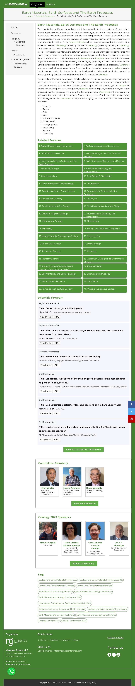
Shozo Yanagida (94, 488)
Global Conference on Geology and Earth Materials (61, 609)
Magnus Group (60, 683)
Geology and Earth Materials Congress (56, 586)
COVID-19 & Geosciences (51, 153)
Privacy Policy (90, 683)
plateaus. (103, 74)
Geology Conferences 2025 (73, 621)
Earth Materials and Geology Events (55, 591)
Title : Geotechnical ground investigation (61, 308)
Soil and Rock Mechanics (52, 281)
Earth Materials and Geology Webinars (56, 615)
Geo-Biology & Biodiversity (98, 176)
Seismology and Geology (97, 274)
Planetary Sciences (49, 259)
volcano (118, 68)
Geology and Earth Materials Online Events (107, 609)
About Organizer (21, 59)
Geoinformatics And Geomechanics (56, 191)
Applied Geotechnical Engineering (55, 146)
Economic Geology (49, 168)
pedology (125, 45)
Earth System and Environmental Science (104, 161)
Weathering (104, 92)
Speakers (15, 33)
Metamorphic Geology (51, 221)
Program (36, 4)
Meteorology (91, 221)
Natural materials (77, 42)
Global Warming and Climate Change (102, 206)
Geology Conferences (48, 621)
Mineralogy (61, 45)
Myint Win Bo (47, 488)
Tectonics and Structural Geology (56, 289)
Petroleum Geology (50, 251)
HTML (56, 317)
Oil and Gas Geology (50, 244)
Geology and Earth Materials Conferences (57, 580)
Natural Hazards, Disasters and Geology (58, 236)
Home (30, 16)
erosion (122, 85)
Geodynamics (91, 183)
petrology (92, 45)
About (49, 4)
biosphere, (100, 58)
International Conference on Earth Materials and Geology (64, 603)
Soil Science (91, 281)
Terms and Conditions (76, 683)
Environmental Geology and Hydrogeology (98, 169)
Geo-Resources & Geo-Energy (54, 206)
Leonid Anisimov (71, 488)
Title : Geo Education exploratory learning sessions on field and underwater (80, 405)
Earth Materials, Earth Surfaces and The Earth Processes (58, 162)
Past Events (19, 55)
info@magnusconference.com (68, 651)
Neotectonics (92, 236)
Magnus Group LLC (17, 650)
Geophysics (90, 199)
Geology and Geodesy (50, 199)
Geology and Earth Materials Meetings (94, 586)
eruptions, (83, 89)
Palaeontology (92, 244)
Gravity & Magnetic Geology (53, 214)
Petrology (90, 251)
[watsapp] (11, 671)
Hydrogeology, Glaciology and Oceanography (99, 215)
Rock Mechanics (93, 266)
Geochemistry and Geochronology (56, 183)
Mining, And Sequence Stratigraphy (102, 229)
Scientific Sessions (44, 16)
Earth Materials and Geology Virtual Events (96, 615)
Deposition (66, 98)
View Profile (45, 317)
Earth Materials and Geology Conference (93, 591)
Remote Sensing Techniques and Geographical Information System (56, 267)
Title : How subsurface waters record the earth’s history (69, 356)
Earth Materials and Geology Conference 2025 (59, 597)
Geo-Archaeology (48, 176)
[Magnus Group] (16, 642)
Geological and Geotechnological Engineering (100, 192)
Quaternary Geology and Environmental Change (104, 260)
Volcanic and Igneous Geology (99, 289)
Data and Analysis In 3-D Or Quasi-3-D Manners (102, 154)
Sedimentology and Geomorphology (57, 274)
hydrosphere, (84, 58)
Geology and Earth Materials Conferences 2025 (101, 580)
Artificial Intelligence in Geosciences (101, 146)
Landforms (124, 65)
